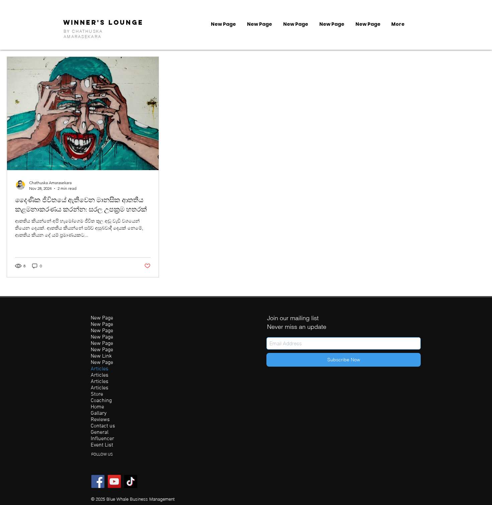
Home (97, 407)
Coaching (101, 401)
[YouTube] (114, 481)
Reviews (100, 420)
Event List (102, 445)
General (99, 432)
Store (97, 394)
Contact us (103, 426)
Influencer (102, 439)
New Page (102, 318)
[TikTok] (130, 481)
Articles (99, 369)
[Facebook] (97, 481)
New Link (101, 356)
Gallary (98, 413)
